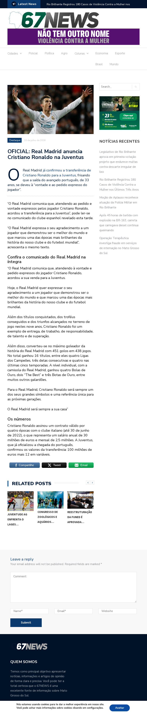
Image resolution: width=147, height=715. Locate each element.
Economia (102, 53)
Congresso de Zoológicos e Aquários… (48, 517)
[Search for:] (115, 86)
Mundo (114, 64)
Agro (64, 53)
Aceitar (119, 708)
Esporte (120, 53)
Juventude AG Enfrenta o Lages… (17, 519)
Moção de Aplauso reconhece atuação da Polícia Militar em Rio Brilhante (118, 202)
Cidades (12, 53)
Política (49, 53)
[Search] (135, 87)
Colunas (80, 53)
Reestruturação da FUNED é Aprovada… (79, 517)
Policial (33, 53)
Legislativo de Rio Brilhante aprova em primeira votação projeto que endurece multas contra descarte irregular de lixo (118, 162)
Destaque (14, 140)
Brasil (99, 64)
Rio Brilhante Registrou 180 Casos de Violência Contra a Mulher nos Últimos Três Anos (88, 6)
